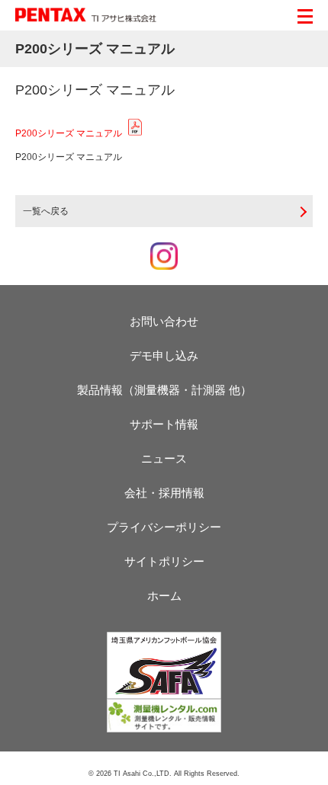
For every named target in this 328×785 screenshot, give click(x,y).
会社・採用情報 (164, 492)
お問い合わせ (164, 321)
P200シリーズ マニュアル (68, 133)
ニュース (164, 458)
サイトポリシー (164, 561)
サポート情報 (164, 424)
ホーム (164, 595)
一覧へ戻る (46, 211)
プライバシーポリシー (164, 527)
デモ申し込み (164, 355)
